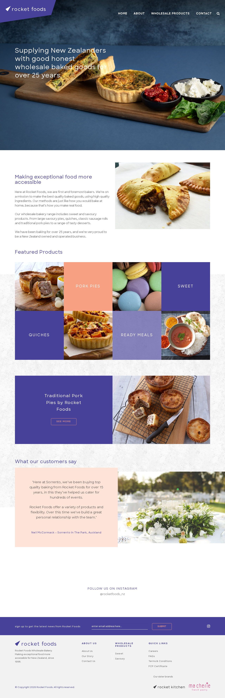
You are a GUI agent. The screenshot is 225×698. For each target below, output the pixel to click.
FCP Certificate (158, 666)
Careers (153, 651)
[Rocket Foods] (28, 11)
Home (122, 13)
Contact (204, 13)
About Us (87, 651)
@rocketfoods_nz (112, 594)
